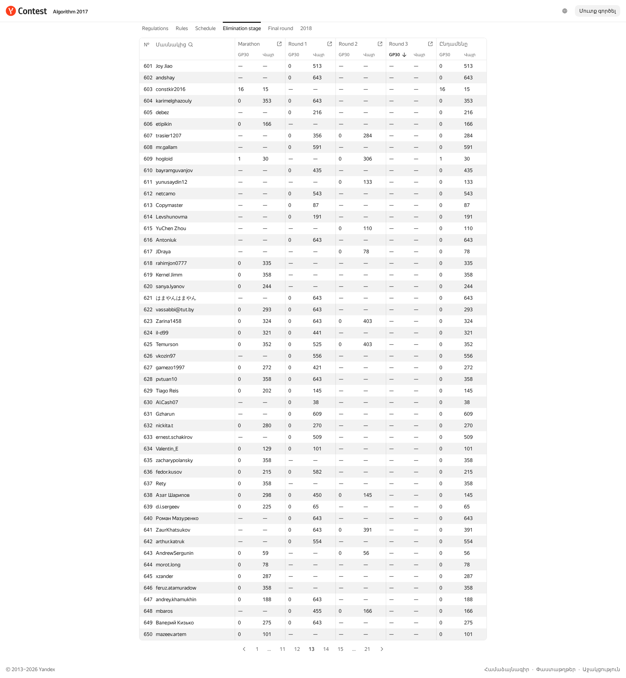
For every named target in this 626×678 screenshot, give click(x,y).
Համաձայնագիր (506, 669)
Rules (182, 28)
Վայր (268, 54)
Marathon (249, 44)
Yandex (47, 669)
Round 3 (398, 44)
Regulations (155, 28)
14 (326, 649)
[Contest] (26, 11)
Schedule (205, 28)
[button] (174, 44)
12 (297, 649)
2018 (306, 28)
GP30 (243, 54)
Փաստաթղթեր (556, 669)
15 (340, 649)
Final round (280, 28)
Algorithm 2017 (70, 11)
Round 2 (348, 44)
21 (367, 649)
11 (282, 649)
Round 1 (297, 44)
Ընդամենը (453, 44)
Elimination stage (242, 28)
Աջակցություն (601, 669)
